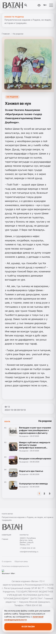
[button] (51, 5)
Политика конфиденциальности (15, 566)
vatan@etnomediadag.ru (29, 552)
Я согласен (28, 626)
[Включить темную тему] (32, 5)
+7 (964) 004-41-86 (27, 548)
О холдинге (6, 561)
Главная (6, 34)
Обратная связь (21, 561)
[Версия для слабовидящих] (39, 5)
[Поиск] (26, 5)
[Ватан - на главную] (14, 5)
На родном (18, 34)
